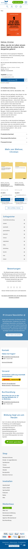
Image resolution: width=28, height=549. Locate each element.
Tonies (5, 465)
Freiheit (4, 259)
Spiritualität (6, 490)
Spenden (7, 508)
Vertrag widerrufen (14, 546)
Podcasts (5, 492)
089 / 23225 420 (8, 404)
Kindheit (5, 223)
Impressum (5, 542)
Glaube (5, 470)
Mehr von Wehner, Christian (14, 208)
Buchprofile (6, 472)
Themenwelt (6, 467)
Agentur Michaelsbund (9, 518)
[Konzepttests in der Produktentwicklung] (21, 169)
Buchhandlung (7, 520)
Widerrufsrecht (6, 385)
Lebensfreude (6, 241)
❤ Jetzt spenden (18, 2)
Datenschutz (13, 542)
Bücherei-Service (8, 475)
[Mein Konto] (12, 6)
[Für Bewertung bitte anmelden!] (4, 60)
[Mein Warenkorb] (21, 6)
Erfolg (4, 245)
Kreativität (5, 234)
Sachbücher (6, 462)
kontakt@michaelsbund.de (11, 356)
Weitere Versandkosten (9, 383)
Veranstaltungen (7, 515)
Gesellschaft (5, 227)
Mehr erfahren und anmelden (14, 335)
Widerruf (17, 544)
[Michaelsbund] (4, 3)
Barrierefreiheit (9, 544)
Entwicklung (5, 248)
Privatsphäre (22, 542)
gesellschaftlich (6, 230)
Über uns (5, 510)
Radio (4, 495)
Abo (4, 497)
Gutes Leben (6, 487)
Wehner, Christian (7, 42)
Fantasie (5, 237)
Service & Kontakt (7, 362)
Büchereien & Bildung (9, 513)
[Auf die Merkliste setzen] (25, 80)
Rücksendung (16, 385)
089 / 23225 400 (8, 358)
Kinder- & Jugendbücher (10, 460)
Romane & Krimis (8, 457)
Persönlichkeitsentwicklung (9, 220)
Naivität (5, 252)
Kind (4, 255)
